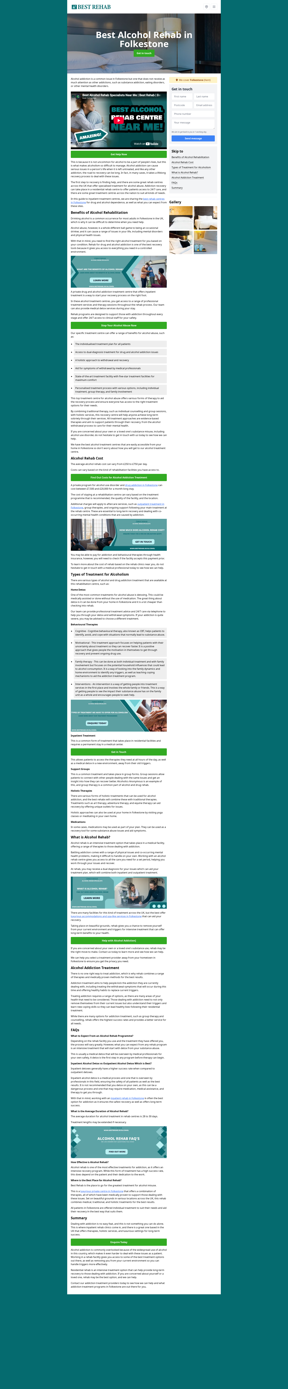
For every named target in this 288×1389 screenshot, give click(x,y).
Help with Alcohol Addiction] (119, 940)
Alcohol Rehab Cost (183, 162)
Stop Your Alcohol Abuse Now (118, 325)
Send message (193, 138)
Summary (177, 187)
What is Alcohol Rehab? (185, 172)
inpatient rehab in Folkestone (127, 1098)
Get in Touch (118, 752)
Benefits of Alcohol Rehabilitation (190, 157)
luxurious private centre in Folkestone (101, 1191)
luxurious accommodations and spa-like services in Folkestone (106, 916)
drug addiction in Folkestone (141, 485)
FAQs (174, 182)
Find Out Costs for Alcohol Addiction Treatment (119, 477)
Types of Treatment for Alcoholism (191, 167)
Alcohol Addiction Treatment (188, 177)
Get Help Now (119, 154)
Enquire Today (118, 1242)
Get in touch (144, 53)
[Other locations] (206, 7)
